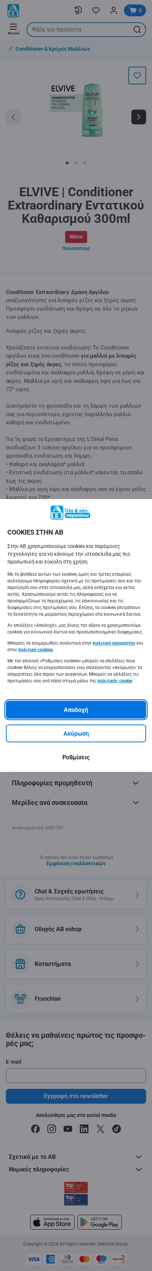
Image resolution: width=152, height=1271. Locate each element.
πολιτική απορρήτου (114, 643)
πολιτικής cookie (114, 680)
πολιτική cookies (35, 649)
